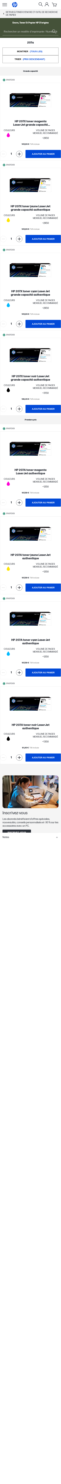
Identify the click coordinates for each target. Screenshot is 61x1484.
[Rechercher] (41, 4)
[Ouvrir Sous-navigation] (5, 5)
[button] (30, 837)
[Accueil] (14, 4)
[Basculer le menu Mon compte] (47, 4)
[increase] (19, 154)
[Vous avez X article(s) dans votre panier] (54, 5)
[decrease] (3, 154)
